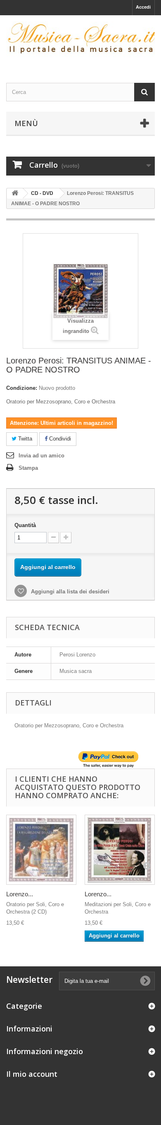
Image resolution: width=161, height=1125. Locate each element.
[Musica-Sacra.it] (80, 41)
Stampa (28, 468)
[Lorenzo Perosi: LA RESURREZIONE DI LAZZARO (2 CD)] (41, 850)
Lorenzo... (19, 894)
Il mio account (31, 1074)
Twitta (24, 439)
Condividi (59, 439)
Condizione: (21, 388)
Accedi (143, 7)
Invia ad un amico (41, 455)
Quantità (25, 525)
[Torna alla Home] (15, 193)
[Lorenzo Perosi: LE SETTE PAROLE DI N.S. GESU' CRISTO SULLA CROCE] (120, 850)
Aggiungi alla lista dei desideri (69, 591)
